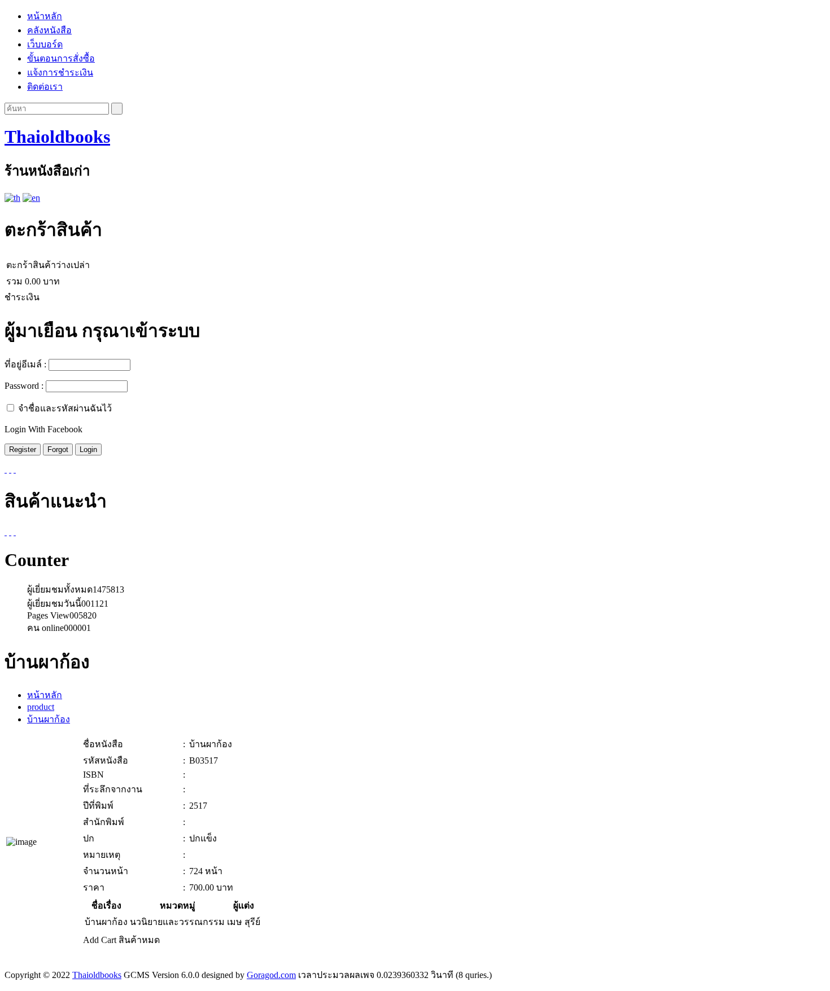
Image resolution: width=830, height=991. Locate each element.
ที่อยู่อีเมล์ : (25, 364)
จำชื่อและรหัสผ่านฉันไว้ (65, 408)
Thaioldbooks (57, 136)
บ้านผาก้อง (48, 719)
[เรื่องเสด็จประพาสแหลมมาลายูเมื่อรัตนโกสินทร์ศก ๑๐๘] (6, 532)
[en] (31, 198)
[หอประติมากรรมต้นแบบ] (10, 532)
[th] (12, 198)
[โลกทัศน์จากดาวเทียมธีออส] (15, 532)
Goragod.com (271, 975)
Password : (24, 386)
